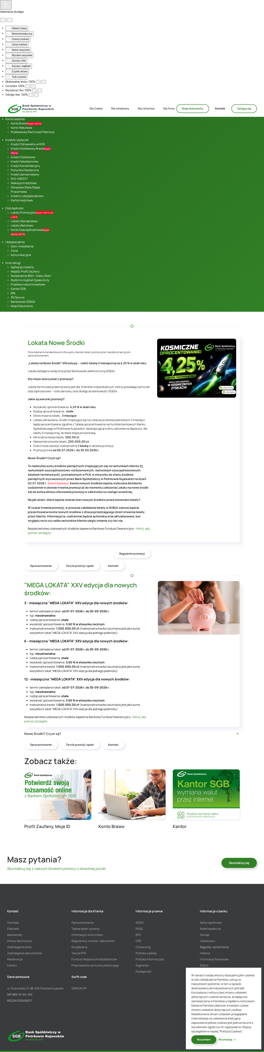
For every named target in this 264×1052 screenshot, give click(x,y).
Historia (205, 953)
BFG (138, 935)
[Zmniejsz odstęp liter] (31, 95)
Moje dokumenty (192, 108)
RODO (140, 923)
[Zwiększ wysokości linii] (39, 90)
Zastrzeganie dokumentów (24, 953)
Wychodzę (225, 1039)
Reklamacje (14, 959)
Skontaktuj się (239, 863)
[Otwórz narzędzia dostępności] (5, 5)
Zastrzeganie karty (19, 947)
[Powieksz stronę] (43, 82)
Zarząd (204, 935)
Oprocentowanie (41, 566)
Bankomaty (14, 935)
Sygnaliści (142, 965)
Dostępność (143, 971)
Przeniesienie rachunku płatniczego (95, 965)
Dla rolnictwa (146, 108)
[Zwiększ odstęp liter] (36, 95)
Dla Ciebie (96, 108)
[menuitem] (15, 119)
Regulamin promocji (132, 553)
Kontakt (220, 108)
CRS (138, 941)
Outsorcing (143, 947)
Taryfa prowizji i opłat (80, 566)
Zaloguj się (244, 108)
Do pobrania (79, 947)
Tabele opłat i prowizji (85, 929)
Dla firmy (169, 108)
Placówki (13, 929)
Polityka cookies (146, 953)
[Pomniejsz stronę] (38, 82)
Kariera (12, 965)
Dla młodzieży (120, 108)
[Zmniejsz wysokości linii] (34, 90)
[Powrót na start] (31, 108)
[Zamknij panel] (9, 20)
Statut (204, 965)
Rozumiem (203, 1039)
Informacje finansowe (214, 959)
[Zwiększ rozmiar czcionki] (33, 86)
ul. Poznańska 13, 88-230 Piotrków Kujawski (35, 988)
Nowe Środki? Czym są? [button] (42, 733)
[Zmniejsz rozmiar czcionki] (27, 86)
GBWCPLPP (79, 988)
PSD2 (139, 929)
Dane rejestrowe (210, 923)
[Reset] (3, 20)
